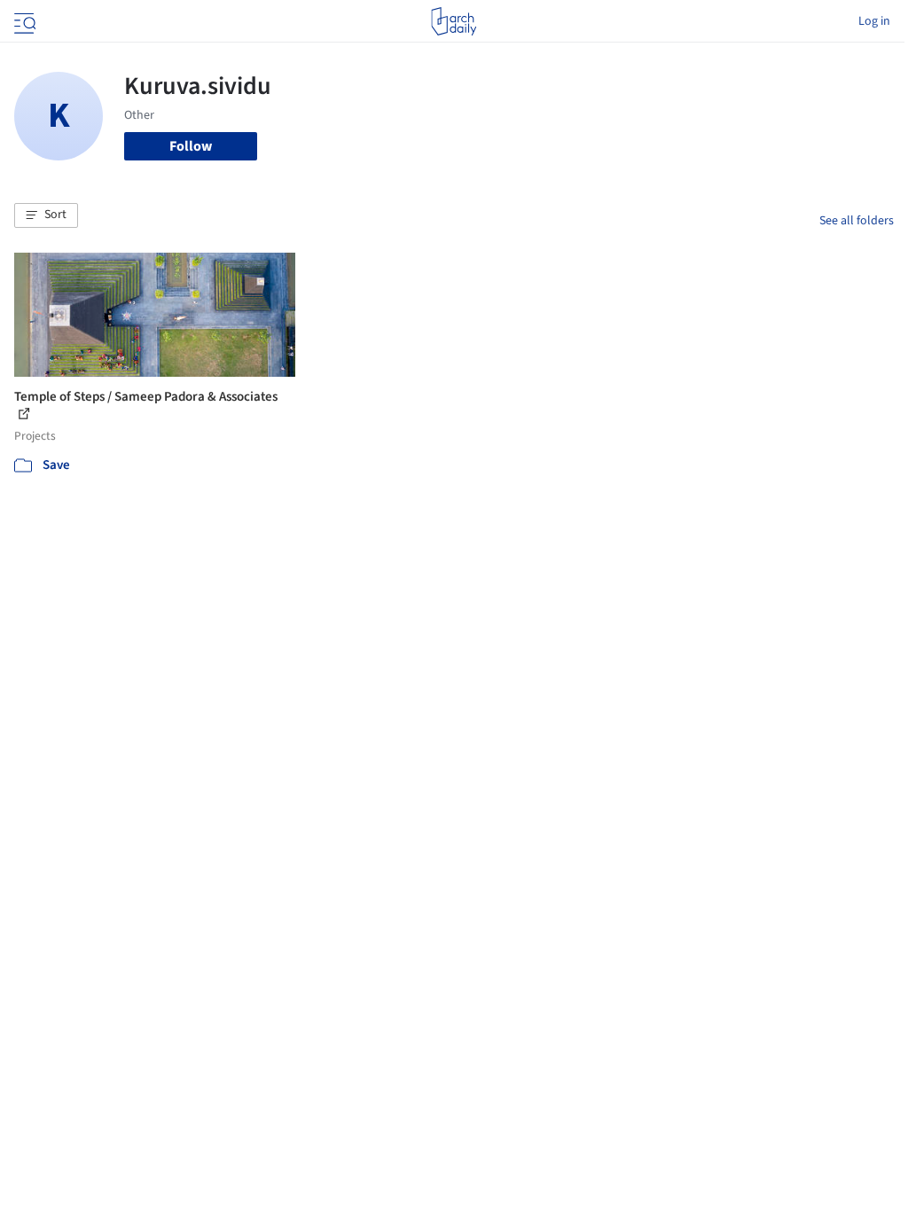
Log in (874, 21)
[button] (46, 215)
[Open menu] (23, 21)
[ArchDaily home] (453, 21)
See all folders (856, 221)
